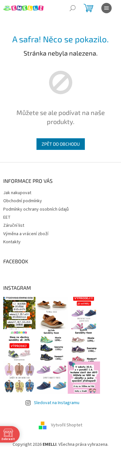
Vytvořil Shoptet (66, 425)
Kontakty (12, 242)
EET (7, 217)
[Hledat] (72, 8)
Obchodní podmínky (22, 201)
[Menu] (106, 8)
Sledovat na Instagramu (56, 403)
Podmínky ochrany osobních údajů (36, 209)
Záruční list (13, 225)
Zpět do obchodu (61, 144)
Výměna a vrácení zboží (25, 234)
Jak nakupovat (17, 193)
